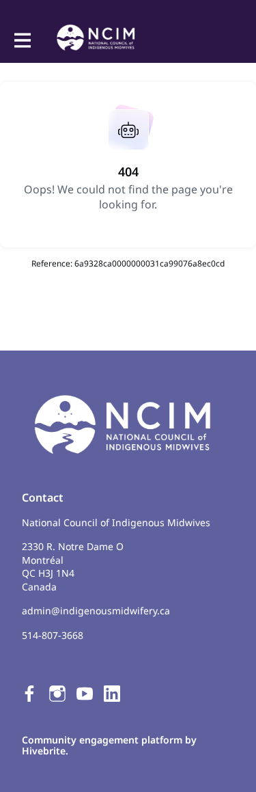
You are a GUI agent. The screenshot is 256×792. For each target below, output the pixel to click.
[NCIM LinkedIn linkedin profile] (112, 693)
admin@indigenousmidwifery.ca (96, 610)
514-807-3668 (52, 635)
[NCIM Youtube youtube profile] (84, 693)
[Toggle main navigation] (22, 39)
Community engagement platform (102, 739)
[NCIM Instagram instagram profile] (57, 693)
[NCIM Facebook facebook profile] (30, 693)
